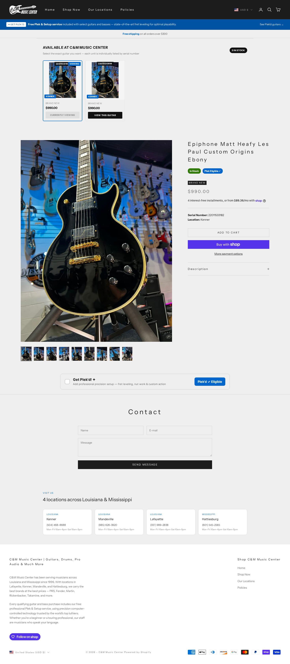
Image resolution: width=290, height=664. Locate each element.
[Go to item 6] (89, 354)
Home (50, 9)
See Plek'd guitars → (272, 24)
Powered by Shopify (137, 652)
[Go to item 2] (38, 354)
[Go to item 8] (114, 354)
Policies (127, 9)
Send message (145, 464)
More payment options (228, 254)
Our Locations (100, 9)
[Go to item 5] (76, 354)
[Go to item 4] (64, 354)
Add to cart (228, 232)
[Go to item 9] (127, 354)
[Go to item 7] (102, 354)
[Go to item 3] (51, 354)
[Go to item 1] (26, 354)
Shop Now (71, 9)
